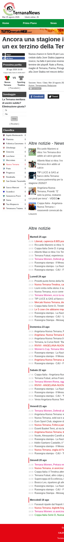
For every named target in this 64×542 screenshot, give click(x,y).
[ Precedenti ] (14, 88)
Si (6, 110)
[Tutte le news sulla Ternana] (21, 9)
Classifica (8, 130)
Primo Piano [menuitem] (30, 23)
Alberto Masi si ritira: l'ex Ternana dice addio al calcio (50, 164)
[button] (14, 118)
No (6, 114)
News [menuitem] (53, 23)
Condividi (38, 96)
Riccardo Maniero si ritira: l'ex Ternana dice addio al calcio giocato (49, 152)
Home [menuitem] (5, 23)
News (39, 83)
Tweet (54, 96)
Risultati (14, 124)
